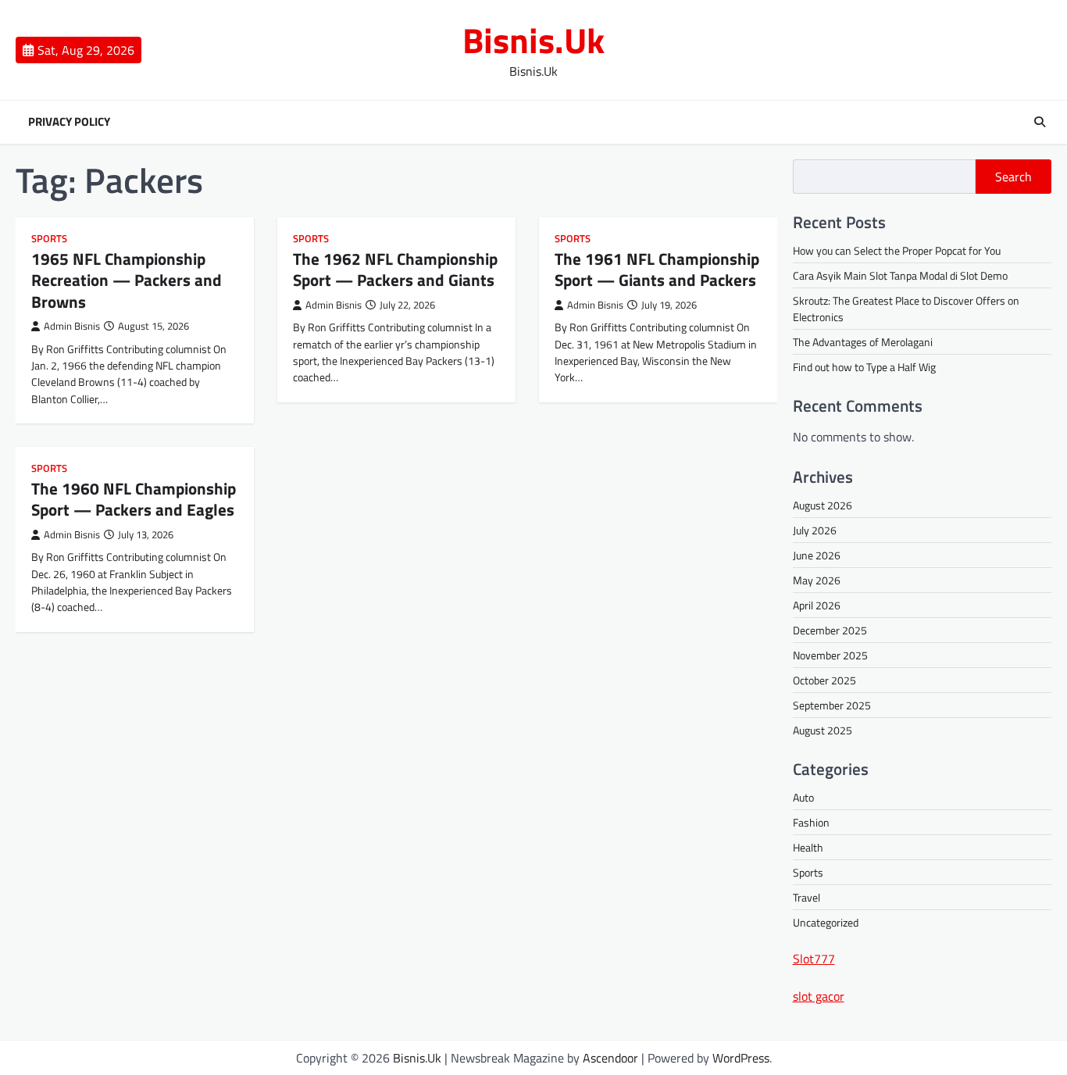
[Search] (1039, 122)
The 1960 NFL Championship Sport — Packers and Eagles (133, 499)
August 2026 (822, 505)
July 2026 (815, 530)
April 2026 (816, 605)
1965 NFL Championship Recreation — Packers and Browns (126, 280)
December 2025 (830, 630)
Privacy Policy (69, 121)
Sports (49, 239)
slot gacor (818, 996)
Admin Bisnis (72, 326)
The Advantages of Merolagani (863, 342)
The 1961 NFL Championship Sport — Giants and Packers (657, 269)
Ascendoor (610, 1057)
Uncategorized (825, 922)
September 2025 (832, 705)
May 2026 (816, 580)
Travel (806, 897)
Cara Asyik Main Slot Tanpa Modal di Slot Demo (900, 275)
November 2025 (830, 655)
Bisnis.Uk (533, 39)
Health (808, 847)
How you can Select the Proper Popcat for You (897, 250)
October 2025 (824, 680)
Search (1013, 176)
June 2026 (816, 555)
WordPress (740, 1057)
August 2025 (822, 730)
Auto (803, 797)
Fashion (811, 822)
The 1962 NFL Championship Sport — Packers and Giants (395, 269)
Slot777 (814, 958)
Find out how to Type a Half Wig (864, 367)
